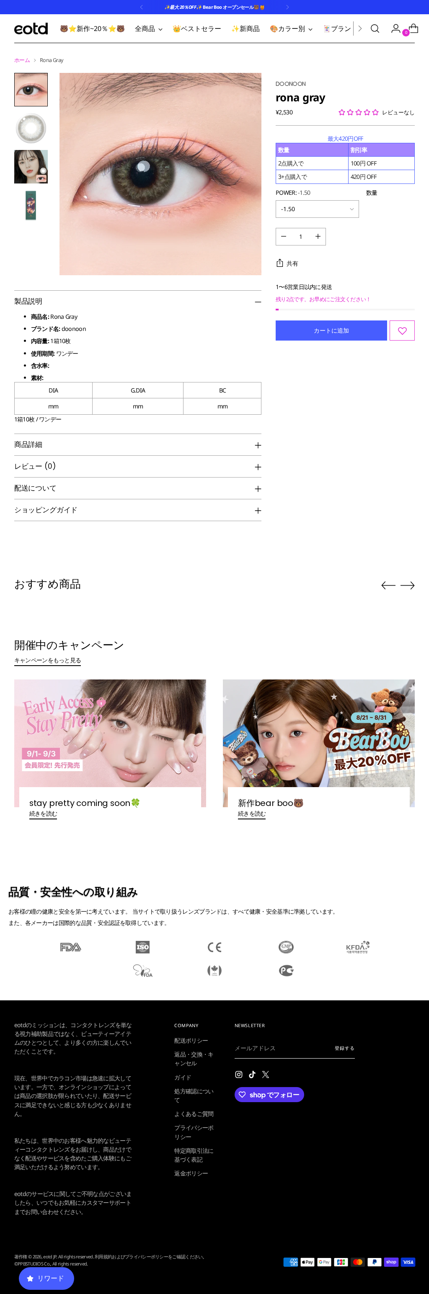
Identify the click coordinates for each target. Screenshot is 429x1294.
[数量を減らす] (283, 236)
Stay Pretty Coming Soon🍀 (85, 803)
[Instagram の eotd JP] (240, 1075)
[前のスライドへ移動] (388, 586)
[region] (345, 159)
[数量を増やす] (318, 236)
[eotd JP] (31, 28)
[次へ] (287, 7)
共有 (292, 263)
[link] (104, 1039)
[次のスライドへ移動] (408, 585)
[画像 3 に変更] (31, 166)
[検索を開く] (375, 28)
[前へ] (141, 7)
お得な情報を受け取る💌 (104, 1269)
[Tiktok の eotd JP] (253, 1075)
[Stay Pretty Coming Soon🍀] (110, 743)
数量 (371, 192)
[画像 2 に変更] (31, 128)
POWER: (293, 192)
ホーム (22, 60)
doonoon (290, 84)
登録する (344, 1048)
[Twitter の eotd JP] (266, 1075)
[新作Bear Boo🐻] (319, 743)
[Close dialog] (198, 918)
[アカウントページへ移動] (392, 28)
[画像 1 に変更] (31, 89)
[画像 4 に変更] (31, 205)
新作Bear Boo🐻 (271, 803)
